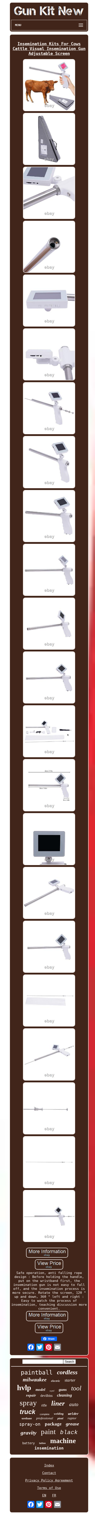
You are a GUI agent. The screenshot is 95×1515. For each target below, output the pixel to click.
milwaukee (35, 1379)
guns (63, 1389)
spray (28, 1403)
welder (73, 1414)
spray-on (29, 1424)
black (69, 1432)
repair (31, 1395)
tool (76, 1388)
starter (70, 1380)
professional (44, 1418)
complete (44, 1414)
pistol (60, 1418)
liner (58, 1403)
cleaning (64, 1395)
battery (28, 1443)
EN (44, 1495)
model (40, 1390)
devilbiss (46, 1395)
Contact (49, 1473)
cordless (67, 1372)
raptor (72, 1418)
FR (54, 1495)
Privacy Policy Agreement (49, 1480)
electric (55, 1380)
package (53, 1424)
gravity (28, 1433)
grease (72, 1424)
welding (59, 1413)
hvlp (24, 1388)
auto (73, 1404)
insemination (49, 1448)
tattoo (42, 1443)
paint (48, 1432)
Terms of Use (49, 1488)
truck (27, 1411)
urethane (27, 1418)
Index (49, 1465)
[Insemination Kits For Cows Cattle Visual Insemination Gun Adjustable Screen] (49, 85)
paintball (37, 1372)
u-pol (52, 1391)
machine (63, 1441)
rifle (44, 1405)
